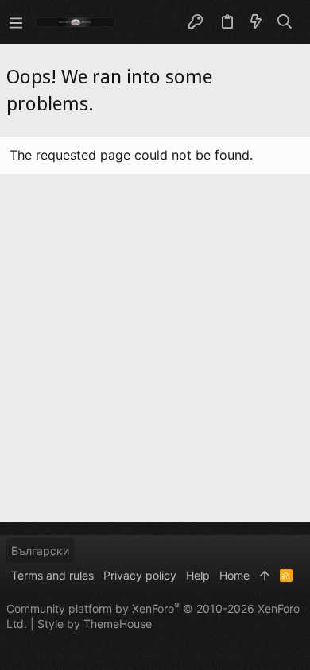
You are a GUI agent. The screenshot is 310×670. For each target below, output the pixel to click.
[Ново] (255, 22)
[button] (16, 22)
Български (40, 550)
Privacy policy (139, 575)
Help (198, 575)
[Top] (264, 575)
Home (234, 575)
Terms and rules (52, 575)
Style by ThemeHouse (94, 623)
